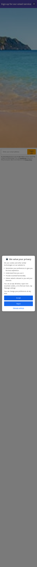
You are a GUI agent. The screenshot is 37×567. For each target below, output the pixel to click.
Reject (18, 304)
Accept (18, 298)
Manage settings (18, 308)
